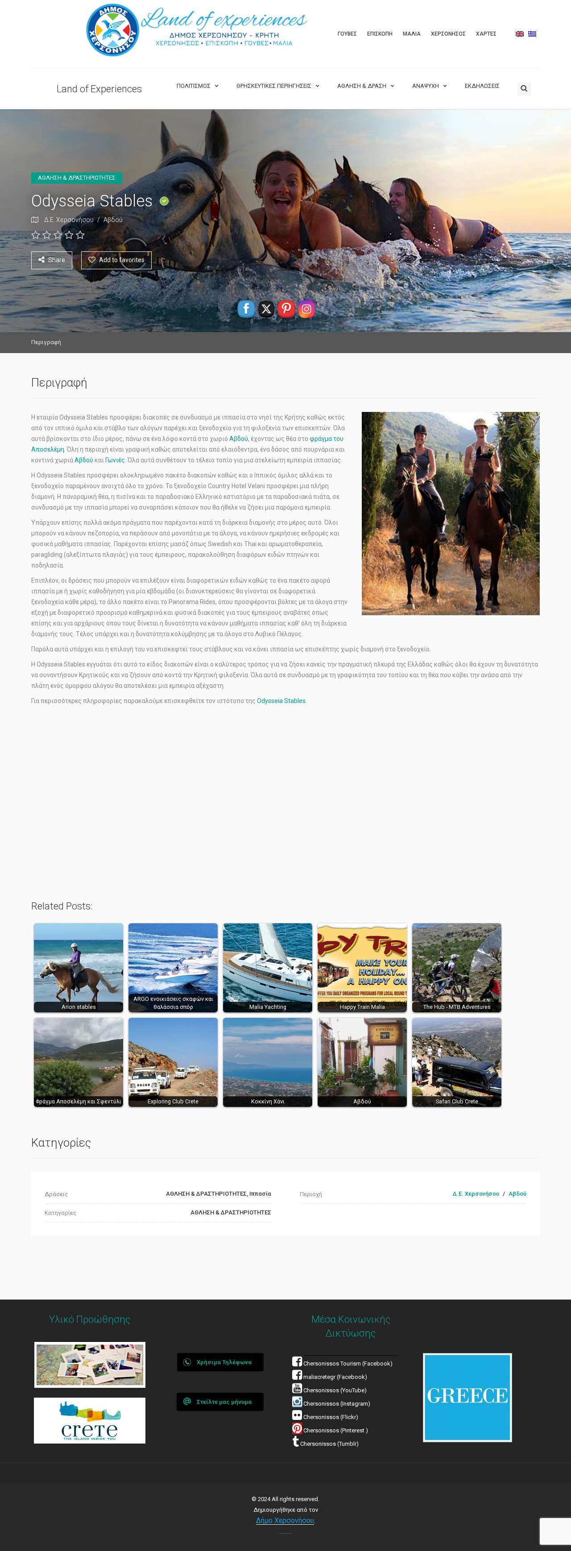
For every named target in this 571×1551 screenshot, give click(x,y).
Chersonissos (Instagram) (336, 1403)
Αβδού (113, 219)
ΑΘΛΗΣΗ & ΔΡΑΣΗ (361, 85)
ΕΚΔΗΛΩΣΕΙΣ (482, 85)
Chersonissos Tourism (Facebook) (348, 1363)
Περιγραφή (46, 342)
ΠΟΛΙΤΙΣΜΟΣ (194, 85)
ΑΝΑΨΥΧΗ (425, 85)
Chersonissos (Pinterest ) (335, 1430)
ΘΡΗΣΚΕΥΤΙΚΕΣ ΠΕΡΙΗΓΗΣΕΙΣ (273, 85)
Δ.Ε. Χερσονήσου (69, 219)
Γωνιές (115, 460)
